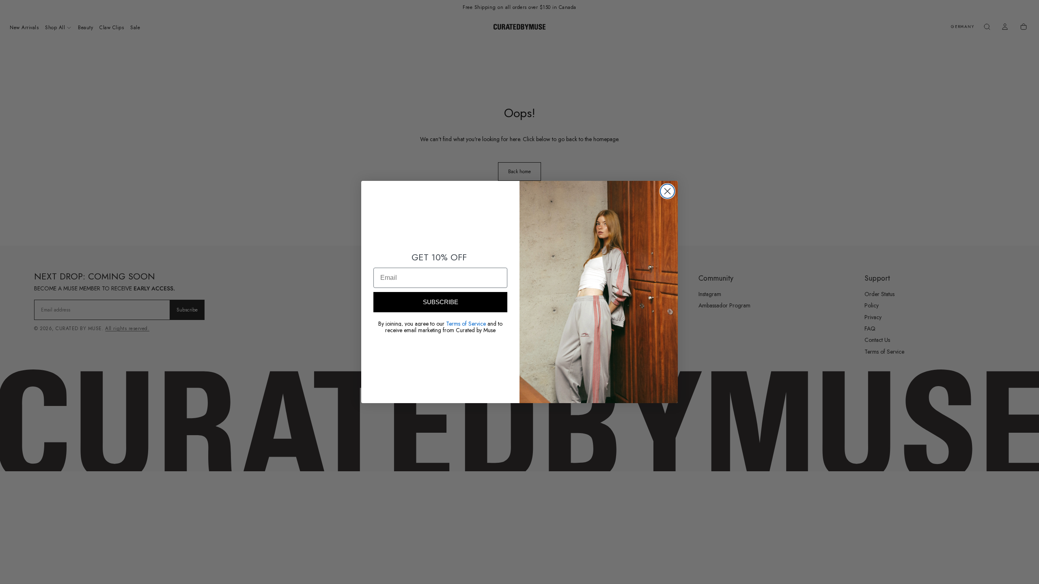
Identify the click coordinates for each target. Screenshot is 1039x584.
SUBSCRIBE (440, 301)
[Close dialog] (667, 191)
